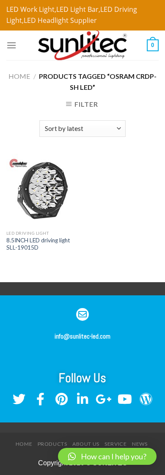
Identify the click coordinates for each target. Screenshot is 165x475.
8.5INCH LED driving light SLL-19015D (39, 244)
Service (115, 444)
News (139, 444)
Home (19, 76)
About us (85, 444)
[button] (107, 456)
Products (52, 444)
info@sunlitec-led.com (82, 336)
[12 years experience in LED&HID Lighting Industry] (82, 45)
